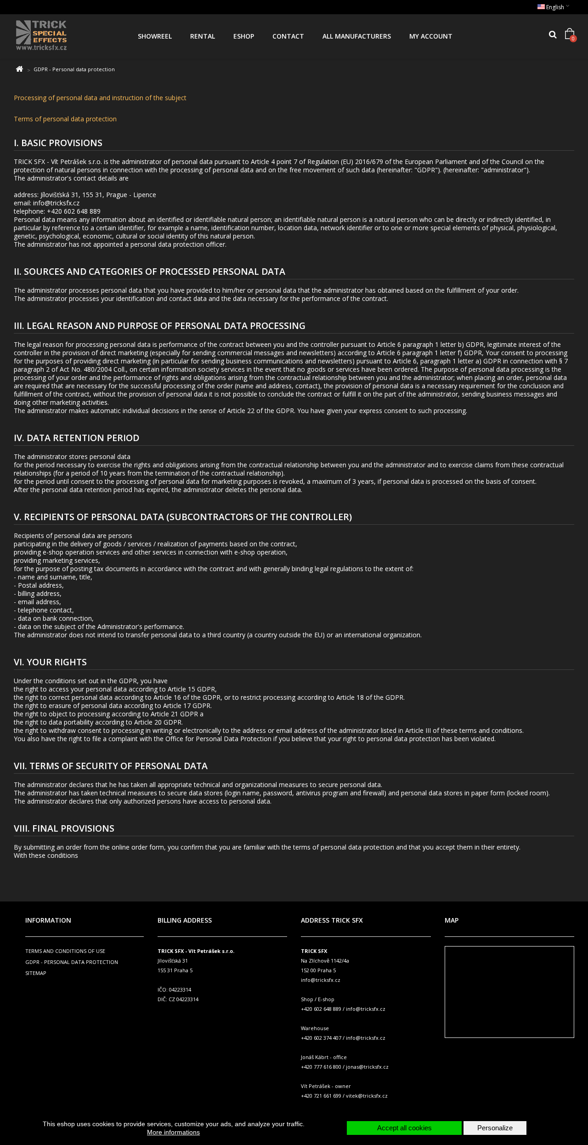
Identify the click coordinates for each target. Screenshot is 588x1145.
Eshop (243, 36)
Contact (288, 36)
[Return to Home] (19, 69)
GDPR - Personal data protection (71, 961)
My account (430, 36)
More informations (173, 1132)
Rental (202, 36)
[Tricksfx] (68, 36)
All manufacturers (356, 36)
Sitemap (35, 972)
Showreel (155, 36)
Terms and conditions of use (65, 950)
